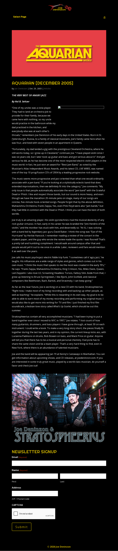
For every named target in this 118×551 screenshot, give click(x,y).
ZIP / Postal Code (20, 498)
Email (19, 457)
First (14, 481)
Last (62, 481)
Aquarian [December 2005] (42, 83)
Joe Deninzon (21, 88)
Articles (47, 88)
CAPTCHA (17, 505)
